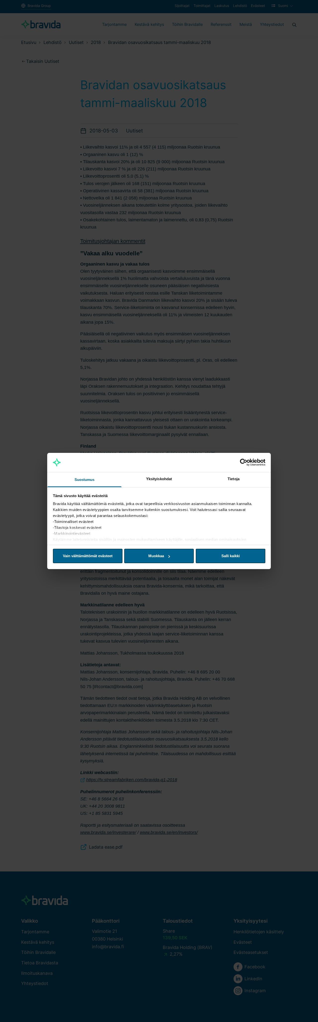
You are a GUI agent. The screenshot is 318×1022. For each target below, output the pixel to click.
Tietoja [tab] (233, 479)
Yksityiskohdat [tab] (159, 479)
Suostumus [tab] (85, 479)
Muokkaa (156, 556)
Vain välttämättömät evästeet (88, 556)
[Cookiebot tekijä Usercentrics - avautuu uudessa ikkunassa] (243, 462)
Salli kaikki (230, 556)
